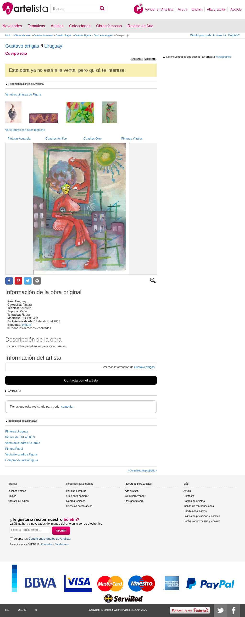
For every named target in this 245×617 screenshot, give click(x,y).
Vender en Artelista (159, 9)
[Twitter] (220, 610)
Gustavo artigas (103, 35)
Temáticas (36, 26)
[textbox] (79, 8)
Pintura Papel (14, 448)
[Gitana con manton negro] (17, 112)
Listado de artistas (194, 500)
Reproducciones (75, 500)
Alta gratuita (216, 9)
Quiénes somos (17, 490)
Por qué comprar (76, 490)
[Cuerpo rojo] (81, 209)
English (197, 9)
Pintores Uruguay (16, 431)
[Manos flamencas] (47, 118)
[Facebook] (233, 610)
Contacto (189, 495)
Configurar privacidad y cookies (202, 521)
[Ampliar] (153, 282)
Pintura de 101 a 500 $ (20, 437)
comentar (67, 406)
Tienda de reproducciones (199, 506)
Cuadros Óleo (93, 138)
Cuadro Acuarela (43, 35)
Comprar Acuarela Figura (21, 460)
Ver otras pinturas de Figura (23, 94)
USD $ (22, 609)
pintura (26, 324)
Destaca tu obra (134, 500)
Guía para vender (135, 495)
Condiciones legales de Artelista (49, 538)
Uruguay (53, 46)
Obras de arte (22, 35)
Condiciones (61, 544)
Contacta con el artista (81, 380)
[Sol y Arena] (113, 112)
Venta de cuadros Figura (21, 454)
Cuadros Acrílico (56, 138)
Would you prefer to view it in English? (215, 35)
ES (7, 609)
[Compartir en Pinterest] (18, 281)
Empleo (12, 495)
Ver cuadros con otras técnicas (25, 130)
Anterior (137, 58)
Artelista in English (18, 500)
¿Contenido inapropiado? (142, 470)
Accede (236, 9)
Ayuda (182, 9)
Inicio (8, 35)
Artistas (57, 26)
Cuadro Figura (82, 35)
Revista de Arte (140, 26)
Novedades (12, 26)
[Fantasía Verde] (83, 113)
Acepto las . (42, 538)
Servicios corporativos (79, 506)
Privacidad (47, 544)
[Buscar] (102, 8)
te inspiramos (223, 56)
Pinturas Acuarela (19, 138)
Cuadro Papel (63, 35)
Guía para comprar (77, 495)
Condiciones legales (195, 511)
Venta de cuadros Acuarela (22, 443)
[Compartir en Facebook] (9, 281)
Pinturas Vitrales (132, 138)
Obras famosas (109, 26)
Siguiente (150, 58)
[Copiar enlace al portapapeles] (37, 281)
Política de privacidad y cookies (202, 516)
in (36, 609)
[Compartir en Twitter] (28, 281)
